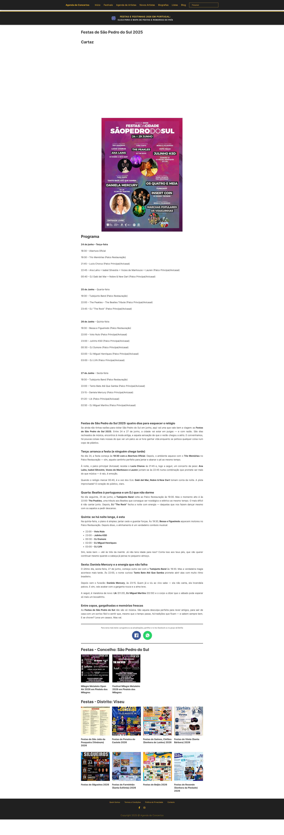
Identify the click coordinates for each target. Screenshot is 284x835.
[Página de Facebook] (139, 807)
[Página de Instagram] (144, 807)
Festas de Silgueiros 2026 (95, 784)
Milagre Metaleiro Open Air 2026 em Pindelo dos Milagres (94, 689)
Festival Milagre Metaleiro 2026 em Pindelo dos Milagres (126, 689)
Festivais (108, 5)
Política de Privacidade (154, 802)
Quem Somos (114, 802)
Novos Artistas (147, 5)
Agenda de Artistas (126, 5)
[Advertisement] (142, 82)
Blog (183, 5)
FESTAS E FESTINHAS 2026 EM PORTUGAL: (145, 18)
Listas (175, 5)
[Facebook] (136, 635)
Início (97, 5)
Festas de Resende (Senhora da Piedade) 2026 (186, 787)
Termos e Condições (132, 802)
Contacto (171, 802)
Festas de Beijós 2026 (155, 784)
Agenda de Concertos (77, 5)
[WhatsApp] (147, 635)
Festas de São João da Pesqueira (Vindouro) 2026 (93, 742)
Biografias (163, 5)
